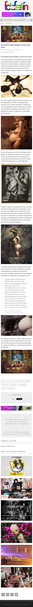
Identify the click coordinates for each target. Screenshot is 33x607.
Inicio (2, 23)
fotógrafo (14, 384)
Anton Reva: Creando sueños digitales (16, 493)
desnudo (10, 381)
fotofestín (11, 473)
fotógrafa (5, 384)
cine (3, 381)
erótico (28, 381)
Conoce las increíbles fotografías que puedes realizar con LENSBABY (16, 433)
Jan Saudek (11, 388)
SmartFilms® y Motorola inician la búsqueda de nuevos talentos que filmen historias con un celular (16, 469)
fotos (3, 388)
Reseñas (11, 52)
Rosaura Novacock (7, 49)
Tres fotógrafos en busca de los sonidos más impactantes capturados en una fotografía (16, 421)
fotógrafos (22, 384)
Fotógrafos (6, 52)
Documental (19, 381)
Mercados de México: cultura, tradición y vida (16, 515)
